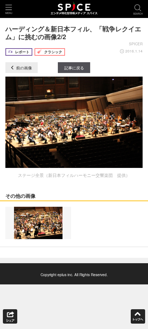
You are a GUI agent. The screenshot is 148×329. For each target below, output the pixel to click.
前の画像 (23, 67)
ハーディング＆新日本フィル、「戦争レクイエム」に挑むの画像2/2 (73, 32)
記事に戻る (74, 67)
